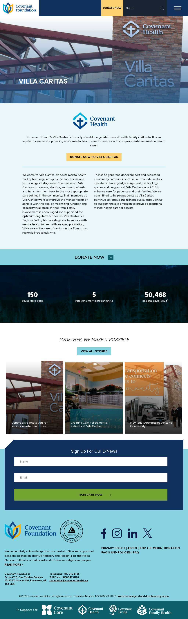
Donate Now (112, 8)
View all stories (94, 351)
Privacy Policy (113, 548)
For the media (151, 548)
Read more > (14, 564)
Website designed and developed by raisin (143, 596)
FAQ (136, 552)
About (132, 548)
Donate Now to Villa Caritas (94, 157)
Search (162, 8)
